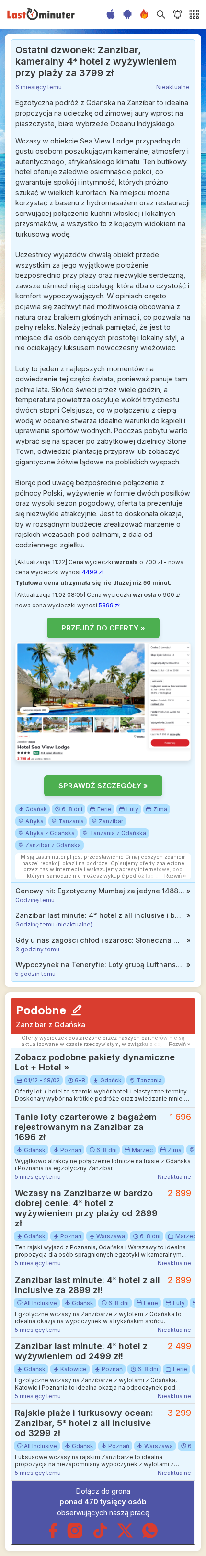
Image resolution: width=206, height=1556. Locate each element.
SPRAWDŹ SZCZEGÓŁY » (103, 785)
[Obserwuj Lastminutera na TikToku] (100, 1536)
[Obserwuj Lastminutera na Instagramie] (75, 1536)
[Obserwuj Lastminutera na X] (125, 1536)
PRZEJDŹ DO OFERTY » (103, 627)
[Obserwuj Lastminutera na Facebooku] (53, 1536)
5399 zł (109, 605)
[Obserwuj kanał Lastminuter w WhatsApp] (149, 1536)
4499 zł (92, 572)
